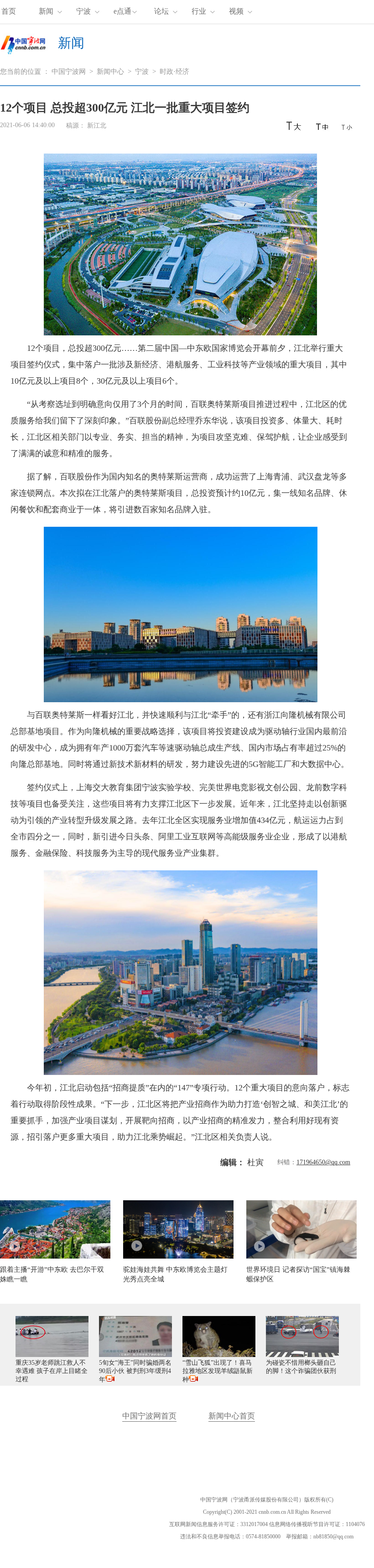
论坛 (161, 11)
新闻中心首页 (231, 1416)
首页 (8, 11)
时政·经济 (174, 71)
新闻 (46, 11)
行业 (199, 11)
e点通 (122, 11)
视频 (236, 11)
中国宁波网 (69, 71)
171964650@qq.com (323, 1162)
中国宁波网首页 (149, 1416)
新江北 (96, 125)
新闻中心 (110, 71)
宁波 (83, 11)
